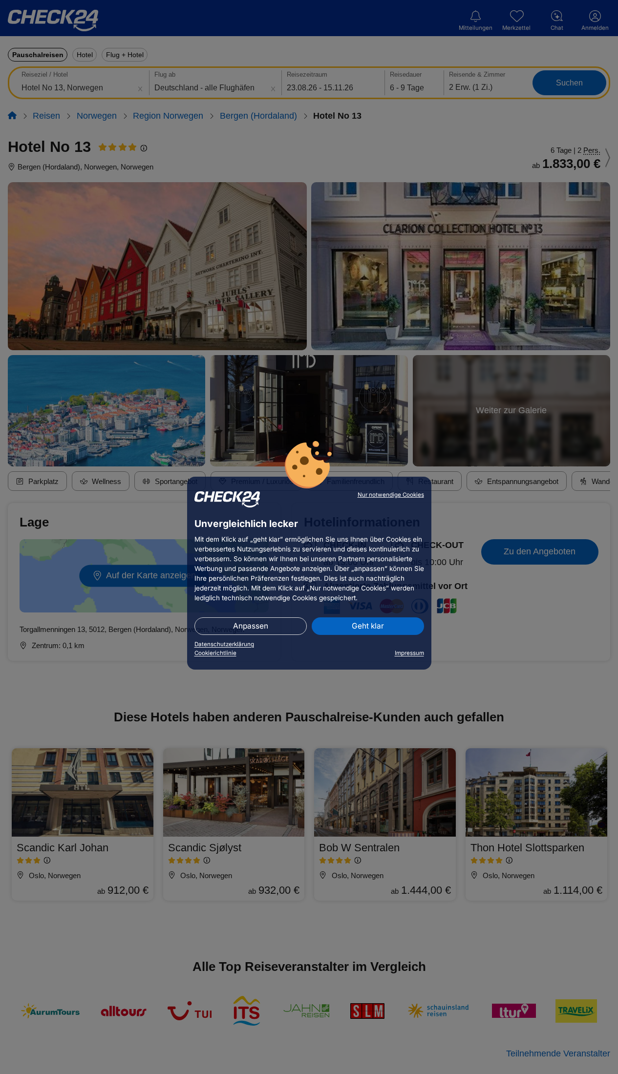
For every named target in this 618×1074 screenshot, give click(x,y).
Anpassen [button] (250, 626)
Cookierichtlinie (215, 653)
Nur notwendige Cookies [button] (391, 494)
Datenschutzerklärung (224, 644)
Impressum (409, 653)
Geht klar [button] (368, 626)
